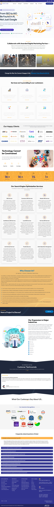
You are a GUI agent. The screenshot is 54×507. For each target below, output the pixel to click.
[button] (27, 438)
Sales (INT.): (43, 495)
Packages (19, 3)
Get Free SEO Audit (49, 3)
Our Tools (40, 3)
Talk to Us (49, 311)
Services (14, 3)
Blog (36, 3)
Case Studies (25, 3)
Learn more (9, 99)
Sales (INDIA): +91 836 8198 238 (43, 494)
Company (31, 3)
